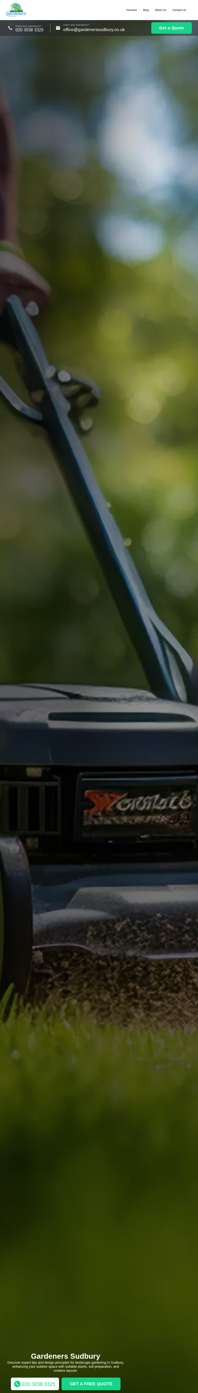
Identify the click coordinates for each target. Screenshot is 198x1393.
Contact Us (179, 10)
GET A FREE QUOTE (91, 1383)
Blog (146, 10)
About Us (160, 10)
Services (131, 10)
